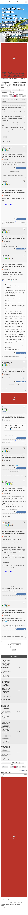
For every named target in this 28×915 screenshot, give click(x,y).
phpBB (8, 902)
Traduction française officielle (7, 904)
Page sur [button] (3, 96)
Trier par (9, 644)
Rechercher (11, 92)
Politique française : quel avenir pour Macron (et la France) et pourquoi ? (13, 85)
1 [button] (7, 96)
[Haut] (25, 177)
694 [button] (17, 96)
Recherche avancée (14, 92)
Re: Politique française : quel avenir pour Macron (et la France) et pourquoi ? (13, 156)
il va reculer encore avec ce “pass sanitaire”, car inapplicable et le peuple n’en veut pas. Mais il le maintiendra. (12, 118)
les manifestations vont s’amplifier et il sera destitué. (11, 108)
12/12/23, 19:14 (5, 675)
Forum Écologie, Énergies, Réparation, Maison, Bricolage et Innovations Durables (14, 16)
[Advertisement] (14, 58)
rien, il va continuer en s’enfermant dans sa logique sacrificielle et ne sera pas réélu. (11, 124)
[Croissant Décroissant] (14, 647)
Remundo (7, 255)
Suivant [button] (25, 96)
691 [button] (10, 96)
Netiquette (8, 223)
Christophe (4, 181)
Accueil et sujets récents (6, 899)
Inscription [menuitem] (13, 1)
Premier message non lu (10, 94)
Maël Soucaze (17, 904)
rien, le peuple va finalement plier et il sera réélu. (12, 127)
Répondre (15, 90)
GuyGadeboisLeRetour (7, 147)
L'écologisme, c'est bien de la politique (5, 707)
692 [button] (13, 96)
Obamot (3, 716)
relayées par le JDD (8, 280)
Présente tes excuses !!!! (14, 171)
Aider (12, 221)
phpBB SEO (3, 905)
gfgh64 (6, 481)
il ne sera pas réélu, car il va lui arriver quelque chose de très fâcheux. (12, 131)
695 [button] (19, 96)
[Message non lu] (2, 159)
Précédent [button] (6, 96)
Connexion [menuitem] (21, 1)
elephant (3, 757)
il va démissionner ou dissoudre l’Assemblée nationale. (11, 113)
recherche (8, 221)
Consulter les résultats (7, 141)
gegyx (3, 229)
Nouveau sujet (5, 90)
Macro (6, 673)
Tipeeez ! (18, 221)
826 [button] (23, 96)
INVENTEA (16, 907)
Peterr (3, 740)
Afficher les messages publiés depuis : (9, 641)
